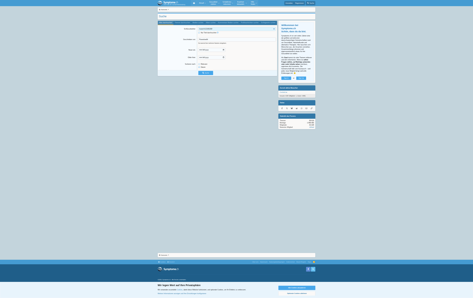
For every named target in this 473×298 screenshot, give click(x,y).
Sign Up (301, 78)
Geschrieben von (189, 39)
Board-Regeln (301, 262)
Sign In (286, 78)
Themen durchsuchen (182, 23)
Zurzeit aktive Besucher (289, 88)
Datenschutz (290, 262)
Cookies (163, 262)
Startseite (194, 3)
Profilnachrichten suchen (250, 23)
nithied (311, 127)
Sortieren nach (190, 64)
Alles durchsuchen (165, 23)
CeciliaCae (283, 92)
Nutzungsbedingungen (277, 262)
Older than (191, 57)
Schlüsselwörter (189, 29)
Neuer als (191, 50)
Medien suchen (198, 23)
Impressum (264, 262)
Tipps (309, 262)
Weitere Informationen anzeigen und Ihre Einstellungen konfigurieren (182, 293)
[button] (202, 3)
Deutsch (172, 262)
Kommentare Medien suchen (228, 23)
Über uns (255, 262)
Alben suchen (211, 23)
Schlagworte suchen (268, 23)
